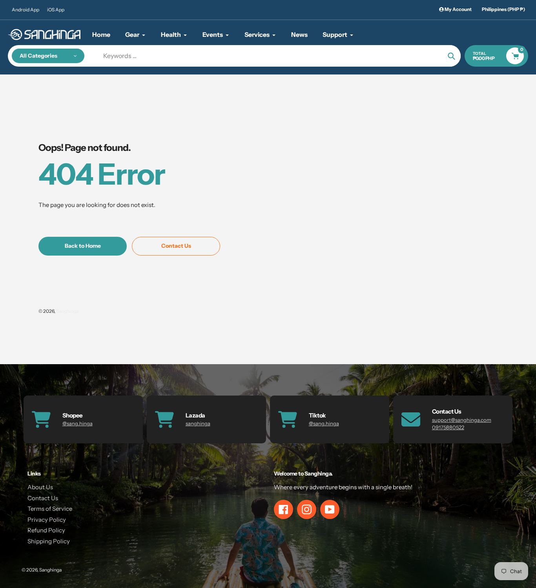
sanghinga (198, 423)
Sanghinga (67, 311)
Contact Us (42, 498)
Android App (25, 10)
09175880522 (448, 427)
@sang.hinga (77, 423)
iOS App (55, 10)
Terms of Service (49, 508)
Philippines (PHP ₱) (503, 9)
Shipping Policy (48, 541)
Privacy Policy (46, 519)
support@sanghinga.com (461, 420)
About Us (40, 487)
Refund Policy (46, 530)
